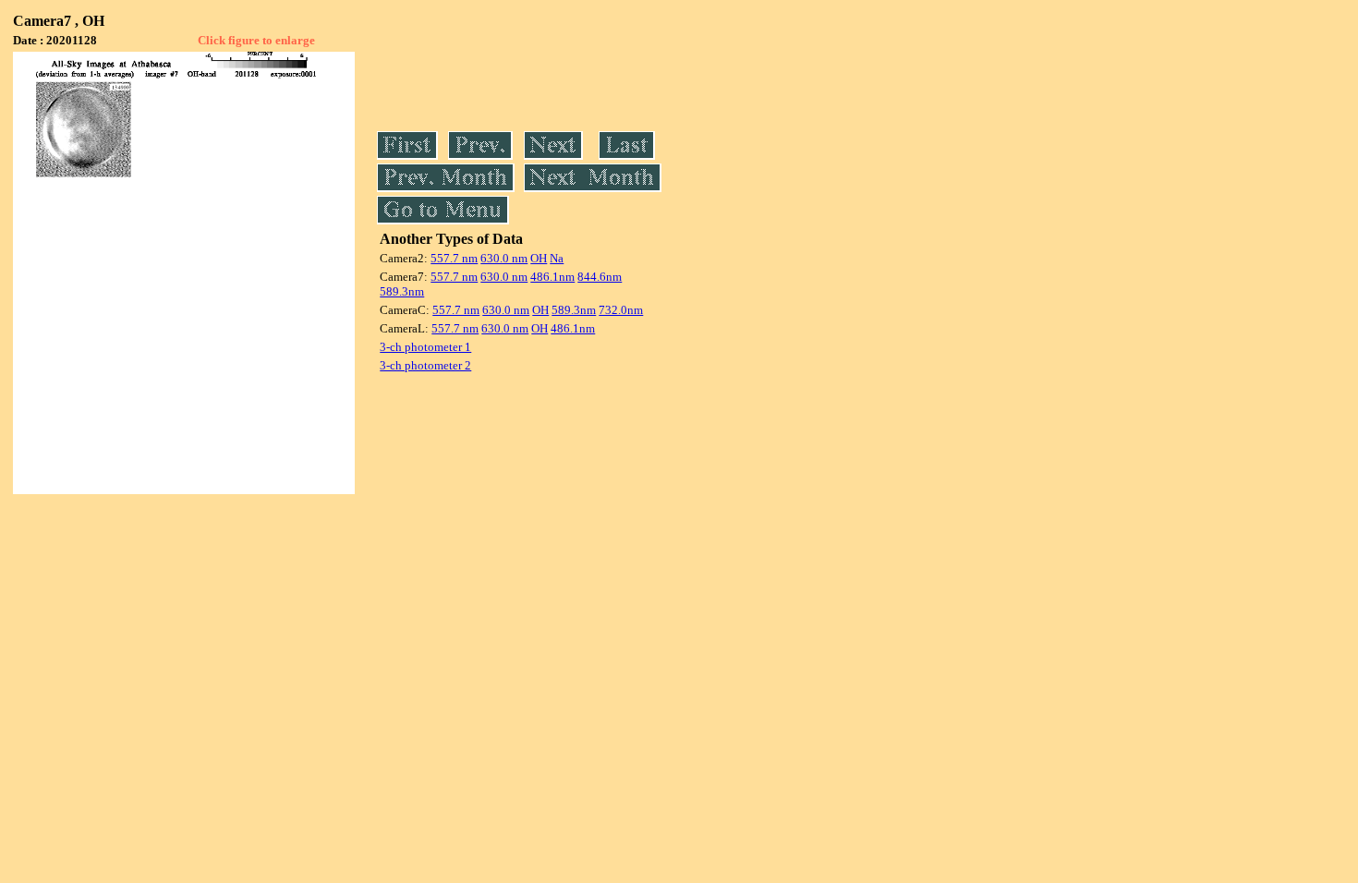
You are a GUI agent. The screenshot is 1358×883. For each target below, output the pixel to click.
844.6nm (599, 277)
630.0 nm (503, 258)
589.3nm (402, 291)
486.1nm (552, 277)
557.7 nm (454, 258)
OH (538, 258)
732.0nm (621, 310)
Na (557, 258)
